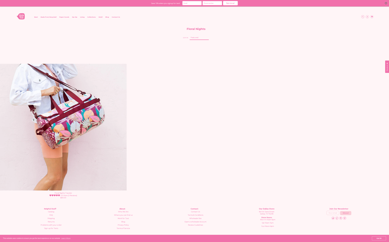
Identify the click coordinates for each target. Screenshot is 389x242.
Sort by (185, 37)
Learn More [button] (66, 238)
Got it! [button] (379, 238)
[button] (386, 3)
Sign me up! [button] (230, 3)
